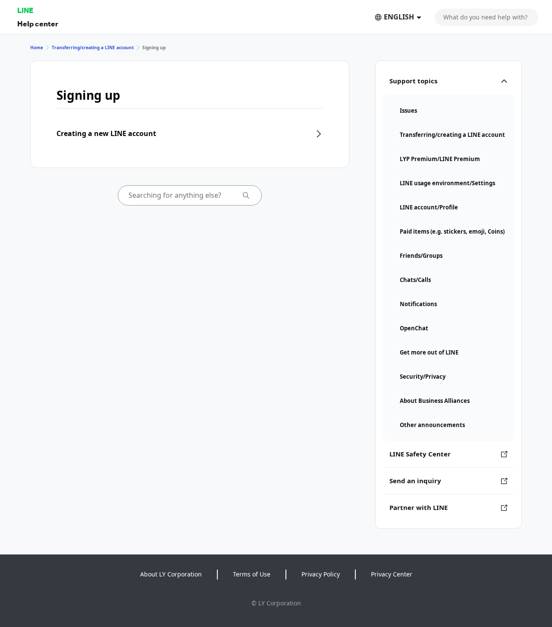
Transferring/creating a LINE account (93, 47)
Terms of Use (251, 574)
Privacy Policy (320, 574)
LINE (25, 10)
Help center (37, 23)
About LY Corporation (171, 574)
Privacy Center (391, 574)
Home (36, 47)
